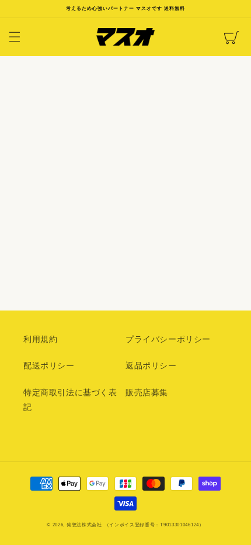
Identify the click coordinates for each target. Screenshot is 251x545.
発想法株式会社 (84, 524)
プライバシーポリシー (168, 339)
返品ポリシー (151, 365)
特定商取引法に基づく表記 (70, 400)
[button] (14, 37)
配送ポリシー (49, 365)
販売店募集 (147, 392)
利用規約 (40, 339)
